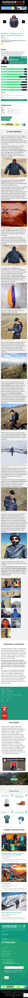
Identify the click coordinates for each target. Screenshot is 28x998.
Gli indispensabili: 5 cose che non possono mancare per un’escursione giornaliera (12, 854)
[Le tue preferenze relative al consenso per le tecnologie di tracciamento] (25, 996)
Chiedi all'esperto (6, 117)
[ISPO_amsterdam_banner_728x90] (14, 7)
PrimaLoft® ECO (10, 690)
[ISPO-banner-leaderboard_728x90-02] (13, 124)
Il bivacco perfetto (6, 883)
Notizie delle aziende (5, 955)
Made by (13, 996)
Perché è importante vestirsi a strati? (11, 912)
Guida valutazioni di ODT (6, 951)
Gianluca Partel (14, 60)
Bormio (16, 61)
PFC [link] (14, 744)
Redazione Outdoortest (6, 953)
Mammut (8, 688)
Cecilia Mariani (13, 856)
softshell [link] (3, 434)
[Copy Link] (2, 44)
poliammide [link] (11, 108)
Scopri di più (14, 779)
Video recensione (6, 119)
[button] (24, 11)
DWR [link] (19, 110)
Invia (6, 977)
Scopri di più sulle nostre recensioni (14, 100)
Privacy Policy (19, 970)
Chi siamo (4, 949)
